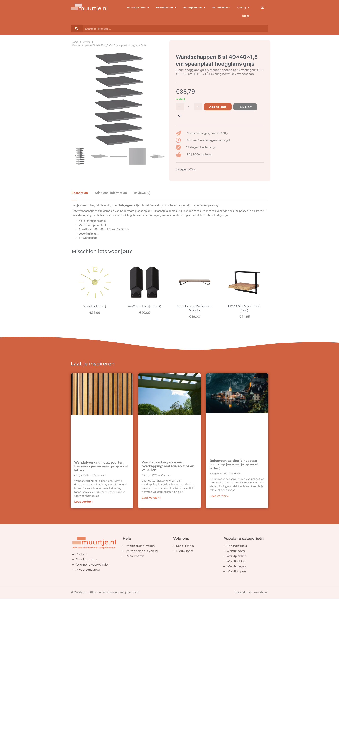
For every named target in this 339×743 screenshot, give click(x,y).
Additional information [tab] (111, 193)
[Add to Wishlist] (180, 116)
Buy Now (245, 107)
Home (75, 41)
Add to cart (217, 107)
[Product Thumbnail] (79, 54)
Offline (86, 41)
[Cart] (263, 7)
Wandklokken (221, 7)
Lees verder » (83, 501)
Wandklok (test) (94, 306)
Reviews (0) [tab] (142, 193)
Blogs (245, 15)
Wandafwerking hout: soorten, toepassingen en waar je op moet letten (101, 466)
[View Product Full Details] (95, 299)
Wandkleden (164, 7)
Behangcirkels (136, 7)
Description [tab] (80, 193)
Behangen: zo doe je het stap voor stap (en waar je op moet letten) (234, 464)
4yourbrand (261, 592)
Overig (241, 7)
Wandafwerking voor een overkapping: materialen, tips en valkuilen (168, 466)
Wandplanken (192, 7)
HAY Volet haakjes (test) (144, 306)
